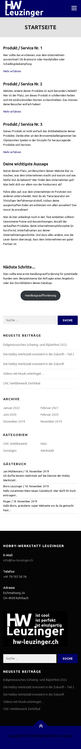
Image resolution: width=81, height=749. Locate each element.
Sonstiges (10, 450)
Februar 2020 (50, 414)
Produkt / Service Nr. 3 (22, 124)
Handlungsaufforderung (40, 295)
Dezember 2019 (14, 421)
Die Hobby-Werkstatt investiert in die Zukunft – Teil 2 (38, 354)
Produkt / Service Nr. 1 (22, 48)
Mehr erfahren (12, 71)
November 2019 (51, 421)
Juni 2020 (9, 414)
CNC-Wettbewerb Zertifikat (21, 383)
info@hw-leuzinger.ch (18, 560)
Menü (73, 8)
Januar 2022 (11, 408)
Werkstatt (47, 450)
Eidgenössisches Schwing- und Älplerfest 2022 (35, 344)
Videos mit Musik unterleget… (23, 373)
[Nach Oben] (40, 725)
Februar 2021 (50, 408)
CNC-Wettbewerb (15, 443)
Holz (44, 443)
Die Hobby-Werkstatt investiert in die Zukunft (33, 364)
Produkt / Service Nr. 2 (22, 84)
